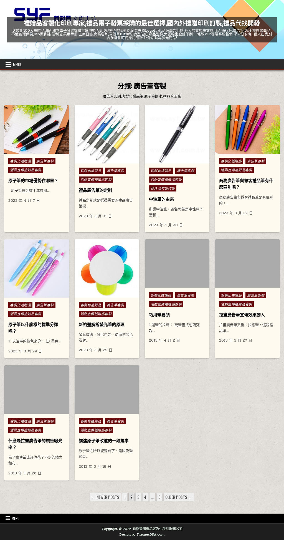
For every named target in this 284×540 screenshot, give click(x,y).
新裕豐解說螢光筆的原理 (102, 324)
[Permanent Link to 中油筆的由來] (177, 134)
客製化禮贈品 (20, 161)
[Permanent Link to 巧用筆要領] (177, 263)
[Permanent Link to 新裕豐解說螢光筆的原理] (107, 268)
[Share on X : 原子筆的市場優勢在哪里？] (25, 151)
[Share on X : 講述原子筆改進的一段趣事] (99, 411)
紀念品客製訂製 (163, 188)
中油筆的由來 (161, 199)
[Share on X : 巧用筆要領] (169, 285)
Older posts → (178, 497)
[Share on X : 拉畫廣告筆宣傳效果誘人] (239, 285)
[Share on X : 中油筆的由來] (165, 160)
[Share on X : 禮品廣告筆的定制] (95, 160)
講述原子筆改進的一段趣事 (104, 440)
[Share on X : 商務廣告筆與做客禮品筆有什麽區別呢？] (235, 151)
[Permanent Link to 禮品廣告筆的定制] (107, 134)
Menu (17, 64)
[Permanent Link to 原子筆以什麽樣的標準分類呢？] (36, 268)
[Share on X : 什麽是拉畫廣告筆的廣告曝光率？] (28, 411)
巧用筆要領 (159, 314)
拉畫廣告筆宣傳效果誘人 (242, 314)
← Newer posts (105, 497)
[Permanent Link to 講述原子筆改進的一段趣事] (107, 389)
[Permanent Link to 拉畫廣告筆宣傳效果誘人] (247, 263)
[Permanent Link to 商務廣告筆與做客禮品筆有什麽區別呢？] (247, 129)
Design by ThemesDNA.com (142, 534)
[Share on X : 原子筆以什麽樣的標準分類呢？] (25, 295)
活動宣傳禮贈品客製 (25, 170)
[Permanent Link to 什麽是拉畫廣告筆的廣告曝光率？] (36, 389)
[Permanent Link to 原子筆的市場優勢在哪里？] (36, 129)
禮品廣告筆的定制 (95, 190)
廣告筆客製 (45, 161)
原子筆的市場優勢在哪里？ (33, 180)
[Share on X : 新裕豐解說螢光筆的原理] (95, 295)
